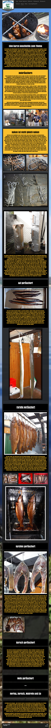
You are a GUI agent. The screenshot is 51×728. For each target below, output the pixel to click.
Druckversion (6, 724)
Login (47, 724)
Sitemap (9, 724)
